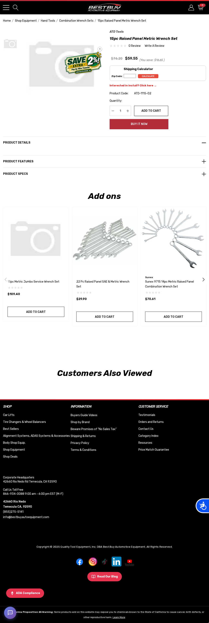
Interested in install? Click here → (133, 85)
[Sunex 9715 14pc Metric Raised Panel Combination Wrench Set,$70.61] (173, 239)
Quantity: (116, 101)
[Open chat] (10, 613)
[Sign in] (191, 7)
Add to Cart (151, 111)
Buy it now (139, 124)
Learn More (119, 617)
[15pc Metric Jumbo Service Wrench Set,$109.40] (36, 239)
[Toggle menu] (6, 7)
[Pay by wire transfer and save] (83, 63)
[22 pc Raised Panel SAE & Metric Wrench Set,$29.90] (104, 239)
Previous (6, 279)
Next (203, 279)
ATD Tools (117, 31)
